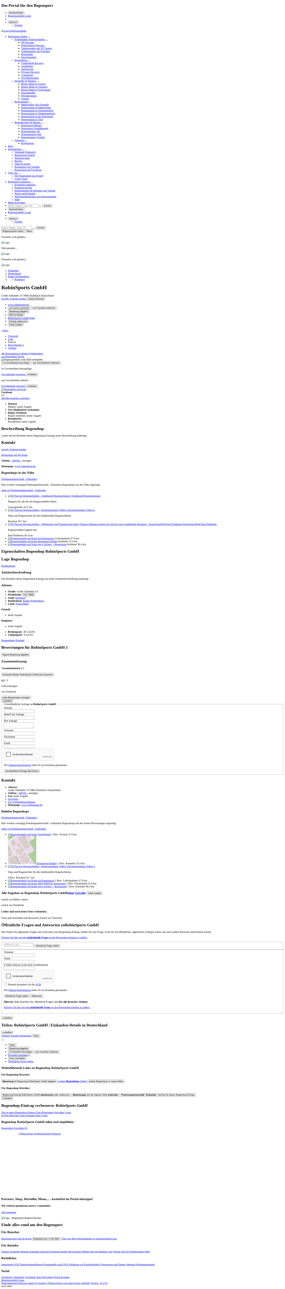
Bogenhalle (27, 54)
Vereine (25, 98)
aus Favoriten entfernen (46, 1052)
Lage (10, 339)
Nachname (9, 736)
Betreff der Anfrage (14, 714)
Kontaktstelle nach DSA (56, 1264)
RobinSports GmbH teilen (21, 318)
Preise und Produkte (25, 193)
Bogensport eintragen (19, 181)
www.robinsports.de (18, 304)
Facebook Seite (33, 1277)
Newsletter (48, 1277)
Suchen (47, 206)
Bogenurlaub (22, 101)
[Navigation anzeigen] (2, 1039)
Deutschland (22, 603)
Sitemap (130, 1264)
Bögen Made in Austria (33, 84)
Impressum (7, 1264)
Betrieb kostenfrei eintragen (35, 1251)
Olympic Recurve (30, 72)
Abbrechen (37, 996)
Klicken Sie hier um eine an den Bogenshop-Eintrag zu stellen (44, 937)
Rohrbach (20, 597)
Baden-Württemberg (33, 600)
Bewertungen (16, 345)
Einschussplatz (28, 57)
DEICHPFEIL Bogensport (52, 883)
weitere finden (72, 1081)
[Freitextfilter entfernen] (40, 206)
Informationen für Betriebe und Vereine (35, 190)
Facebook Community (13, 1277)
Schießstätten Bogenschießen (30, 39)
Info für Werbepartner (132, 1251)
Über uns (13, 172)
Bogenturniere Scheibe (33, 137)
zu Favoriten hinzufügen (20, 1052)
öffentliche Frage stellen (47, 946)
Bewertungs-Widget (79, 1251)
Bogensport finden (18, 36)
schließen (31, 374)
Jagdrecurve (27, 69)
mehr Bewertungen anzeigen (16, 697)
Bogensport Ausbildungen (34, 128)
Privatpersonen (29, 95)
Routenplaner (8, 566)
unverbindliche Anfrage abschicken (21, 771)
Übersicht (13, 336)
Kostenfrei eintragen (25, 184)
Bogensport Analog (25, 155)
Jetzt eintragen (8, 1212)
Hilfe (17, 199)
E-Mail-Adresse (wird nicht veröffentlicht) (26, 964)
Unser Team (21, 178)
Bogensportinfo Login (19, 15)
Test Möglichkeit (30, 78)
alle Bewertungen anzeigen (15, 398)
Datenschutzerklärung (19, 765)
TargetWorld (44, 834)
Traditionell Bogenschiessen (85, 496)
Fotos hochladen (17, 1058)
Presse (57, 1277)
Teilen (12, 1045)
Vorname (8, 730)
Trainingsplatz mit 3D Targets (36, 48)
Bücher (18, 161)
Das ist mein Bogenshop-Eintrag (36, 1112)
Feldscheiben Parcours (33, 45)
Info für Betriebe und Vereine (105, 1251)
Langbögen (27, 66)
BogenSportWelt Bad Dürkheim (200, 524)
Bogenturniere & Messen (28, 122)
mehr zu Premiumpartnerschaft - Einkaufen (23, 490)
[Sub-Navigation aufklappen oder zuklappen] (29, 37)
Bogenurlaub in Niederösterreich (38, 113)
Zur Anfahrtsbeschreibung (21, 802)
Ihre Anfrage (10, 720)
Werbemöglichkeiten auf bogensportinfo (35, 196)
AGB (38, 984)
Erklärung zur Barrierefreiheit (84, 1264)
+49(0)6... (16, 460)
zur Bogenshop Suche (12, 356)
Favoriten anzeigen (19, 1055)
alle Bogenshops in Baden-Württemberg (22, 353)
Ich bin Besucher (24, 1115)
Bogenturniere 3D (30, 131)
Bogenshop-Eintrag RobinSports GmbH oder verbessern (36, 1095)
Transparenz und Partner (113, 1264)
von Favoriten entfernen (43, 308)
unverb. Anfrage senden (14, 298)
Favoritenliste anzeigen (13, 374)
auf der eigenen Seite (95, 1095)
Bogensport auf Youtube (27, 167)
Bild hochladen (16, 315)
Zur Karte (13, 799)
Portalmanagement (145, 1264)
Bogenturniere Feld (31, 134)
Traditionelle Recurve (32, 63)
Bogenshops (21, 60)
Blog (10, 146)
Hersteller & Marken (26, 81)
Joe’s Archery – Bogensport (52, 544)
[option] (18, 25)
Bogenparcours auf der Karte (16, 1238)
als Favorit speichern (19, 308)
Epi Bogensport (46, 538)
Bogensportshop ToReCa (81, 510)
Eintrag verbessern (18, 321)
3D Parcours (27, 42)
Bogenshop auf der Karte (14, 455)
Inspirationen (15, 149)
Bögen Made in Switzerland (35, 89)
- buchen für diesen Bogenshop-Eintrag (157, 1095)
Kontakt (20, 640)
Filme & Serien (22, 164)
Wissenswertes (22, 158)
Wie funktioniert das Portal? (29, 175)
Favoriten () (14, 1128)
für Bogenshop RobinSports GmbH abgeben (29, 1081)
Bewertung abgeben (18, 311)
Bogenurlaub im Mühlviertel (36, 107)
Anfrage (12, 348)
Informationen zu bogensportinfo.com (97, 1238)
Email (7, 743)
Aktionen (20, 140)
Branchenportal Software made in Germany (40, 1283)
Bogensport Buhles (48, 541)
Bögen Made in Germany (34, 86)
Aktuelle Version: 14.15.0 (94, 1283)
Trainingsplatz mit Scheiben (35, 51)
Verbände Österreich (25, 152)
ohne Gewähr (77, 893)
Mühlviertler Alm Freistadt (35, 104)
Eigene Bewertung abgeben (16, 654)
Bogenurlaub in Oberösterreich (37, 110)
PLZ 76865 (28, 595)
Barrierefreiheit (16, 13)
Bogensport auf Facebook (28, 170)
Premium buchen (23, 187)
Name (7, 958)
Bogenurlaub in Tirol (32, 119)
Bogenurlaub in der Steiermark (37, 116)
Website (8, 708)
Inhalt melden (15, 325)
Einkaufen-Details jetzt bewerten (28, 674)
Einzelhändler (28, 92)
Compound (27, 75)
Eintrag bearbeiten (11, 1251)
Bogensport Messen (31, 125)
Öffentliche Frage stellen (20, 1061)
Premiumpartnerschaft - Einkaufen (19, 479)
